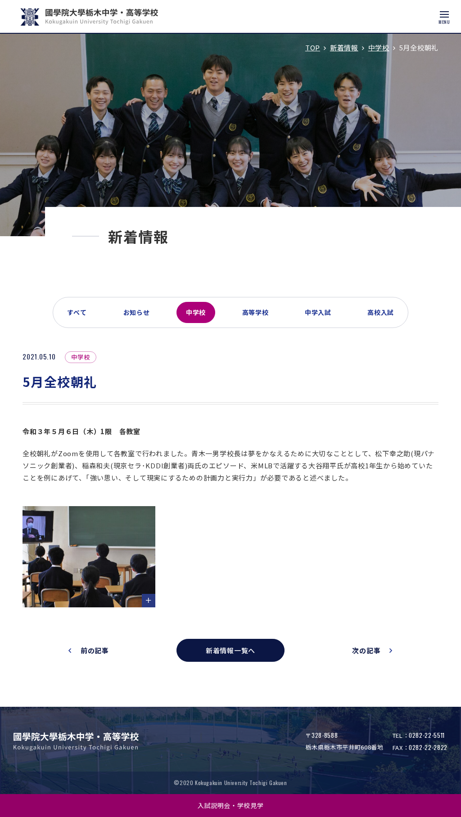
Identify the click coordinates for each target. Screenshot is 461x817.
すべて (77, 312)
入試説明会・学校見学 (231, 805)
